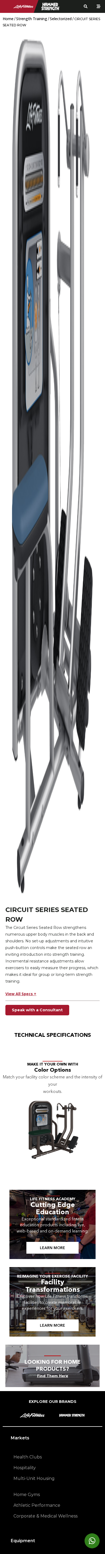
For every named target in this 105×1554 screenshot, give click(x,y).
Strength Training (31, 18)
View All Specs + (20, 993)
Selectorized (61, 18)
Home (8, 18)
